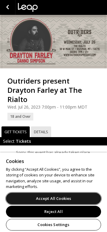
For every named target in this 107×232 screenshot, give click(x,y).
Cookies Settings (53, 224)
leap (47, 7)
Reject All (53, 211)
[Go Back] (7, 7)
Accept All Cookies (53, 198)
